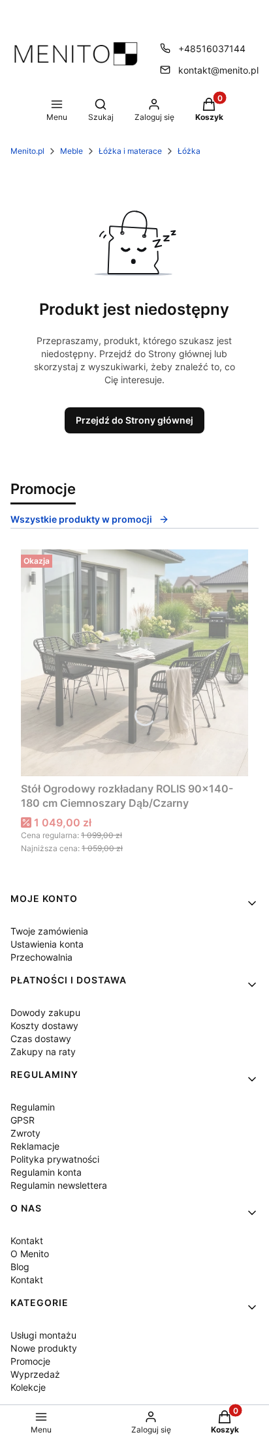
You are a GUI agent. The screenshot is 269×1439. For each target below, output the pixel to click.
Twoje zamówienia (49, 931)
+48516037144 (211, 48)
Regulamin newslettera (58, 1185)
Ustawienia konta (47, 944)
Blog (19, 1266)
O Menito (29, 1253)
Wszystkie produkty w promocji (81, 519)
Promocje (30, 1361)
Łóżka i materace (130, 151)
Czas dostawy (40, 1038)
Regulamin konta (46, 1172)
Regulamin (32, 1106)
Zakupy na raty (43, 1051)
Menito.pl (27, 151)
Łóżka (189, 151)
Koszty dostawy (44, 1025)
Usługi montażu (43, 1335)
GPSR (22, 1120)
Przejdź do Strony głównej (134, 420)
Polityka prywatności (54, 1159)
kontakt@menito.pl (218, 70)
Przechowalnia (41, 957)
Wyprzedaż (35, 1374)
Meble (71, 151)
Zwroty (25, 1133)
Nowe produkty (43, 1348)
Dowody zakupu (45, 1012)
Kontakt (26, 1240)
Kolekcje (28, 1387)
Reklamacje (34, 1146)
